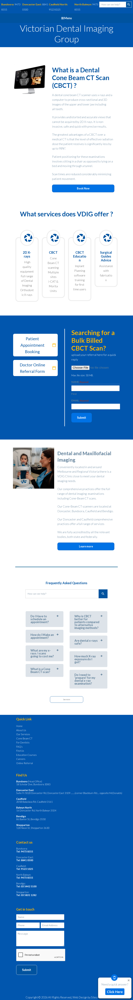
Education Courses (26, 754)
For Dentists (23, 742)
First (74, 393)
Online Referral (24, 763)
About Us (21, 730)
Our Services (23, 734)
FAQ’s (19, 746)
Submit (81, 417)
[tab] (44, 619)
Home (19, 726)
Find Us (20, 750)
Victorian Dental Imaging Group (66, 33)
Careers (20, 758)
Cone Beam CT (24, 738)
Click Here (115, 992)
